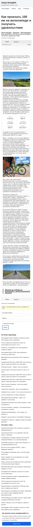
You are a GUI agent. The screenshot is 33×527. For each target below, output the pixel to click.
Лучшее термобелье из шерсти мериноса (13, 395)
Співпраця (26, 8)
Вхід (19, 8)
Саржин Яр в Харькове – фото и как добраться (15, 389)
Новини (14, 8)
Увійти (5, 327)
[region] (16, 519)
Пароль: (4, 318)
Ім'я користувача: (7, 312)
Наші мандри (5, 8)
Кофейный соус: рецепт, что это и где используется (16, 392)
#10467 (29, 44)
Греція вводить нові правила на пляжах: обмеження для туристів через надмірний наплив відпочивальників (16, 493)
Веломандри (26, 33)
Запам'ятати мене (9, 323)
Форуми (16, 33)
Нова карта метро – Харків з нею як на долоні (14, 367)
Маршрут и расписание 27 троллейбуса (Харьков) (15, 417)
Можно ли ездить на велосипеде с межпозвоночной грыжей (17, 291)
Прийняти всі (16, 523)
